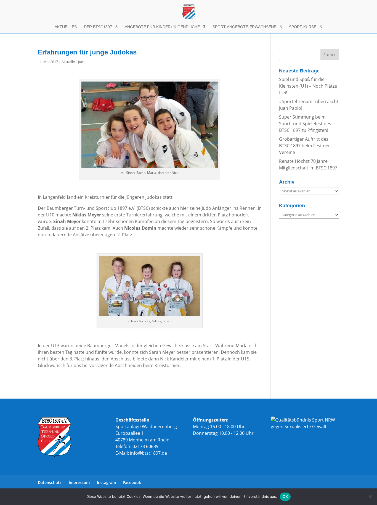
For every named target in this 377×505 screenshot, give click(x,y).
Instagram (106, 482)
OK (285, 496)
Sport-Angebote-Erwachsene (244, 27)
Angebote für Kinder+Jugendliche (162, 27)
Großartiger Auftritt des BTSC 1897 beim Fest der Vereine (304, 145)
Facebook (132, 482)
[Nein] (370, 496)
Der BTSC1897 (98, 27)
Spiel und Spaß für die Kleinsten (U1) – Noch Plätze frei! (308, 86)
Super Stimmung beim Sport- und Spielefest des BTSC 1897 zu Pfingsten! (305, 123)
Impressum (79, 482)
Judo (82, 61)
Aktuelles (66, 27)
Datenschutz (50, 482)
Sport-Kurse (302, 27)
